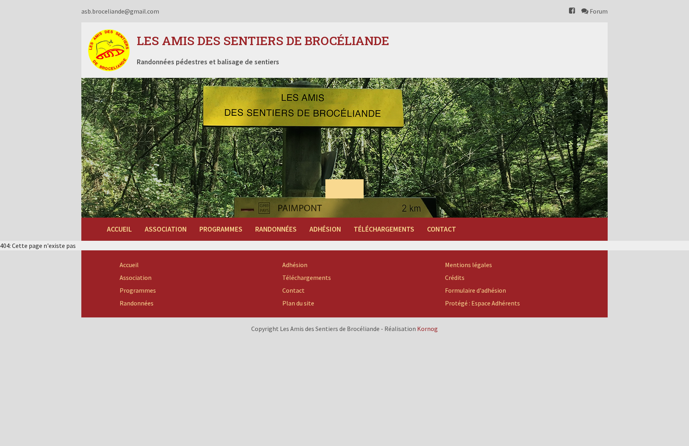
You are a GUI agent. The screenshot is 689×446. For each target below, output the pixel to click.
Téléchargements (384, 229)
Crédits (455, 277)
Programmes (220, 229)
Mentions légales (468, 265)
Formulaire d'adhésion (475, 290)
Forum (598, 11)
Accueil (119, 229)
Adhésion (325, 229)
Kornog (427, 329)
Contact (441, 229)
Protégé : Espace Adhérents (482, 303)
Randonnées (276, 229)
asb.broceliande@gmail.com (120, 11)
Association (166, 229)
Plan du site (298, 303)
